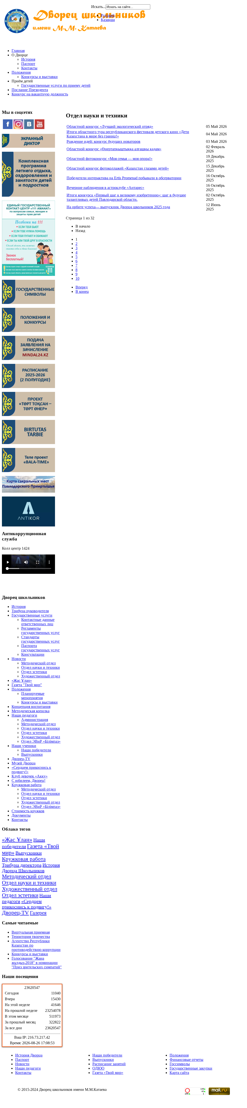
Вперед (81, 287)
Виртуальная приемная (31, 932)
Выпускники (32, 754)
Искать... (98, 7)
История (28, 59)
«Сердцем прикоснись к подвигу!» (26, 904)
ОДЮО (98, 1068)
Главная (18, 51)
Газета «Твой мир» (107, 1073)
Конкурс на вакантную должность (40, 94)
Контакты (29, 68)
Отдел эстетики (34, 672)
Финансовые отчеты (186, 1060)
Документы (21, 815)
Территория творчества (31, 937)
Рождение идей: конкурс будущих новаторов (103, 141)
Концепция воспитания (31, 707)
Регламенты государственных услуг (40, 630)
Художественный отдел (40, 676)
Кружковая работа (26, 785)
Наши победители (36, 750)
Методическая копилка (30, 711)
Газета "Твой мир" (27, 685)
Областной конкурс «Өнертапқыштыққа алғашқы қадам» (114, 149)
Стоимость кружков (28, 811)
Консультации (32, 654)
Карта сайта (179, 1073)
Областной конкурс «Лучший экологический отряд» (110, 126)
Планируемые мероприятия (32, 695)
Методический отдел (38, 663)
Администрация (34, 720)
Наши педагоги (24, 715)
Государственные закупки (191, 1068)
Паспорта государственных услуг (40, 648)
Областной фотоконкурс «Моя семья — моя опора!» (109, 159)
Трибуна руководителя (30, 611)
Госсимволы (180, 1064)
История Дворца (28, 1055)
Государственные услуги (32, 615)
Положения (21, 72)
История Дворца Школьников (31, 867)
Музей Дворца (23, 763)
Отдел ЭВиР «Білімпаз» (41, 741)
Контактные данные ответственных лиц (38, 622)
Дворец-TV (21, 759)
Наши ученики (24, 746)
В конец (82, 291)
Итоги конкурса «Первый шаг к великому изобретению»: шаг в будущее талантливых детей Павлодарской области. (126, 197)
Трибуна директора (21, 865)
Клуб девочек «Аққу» (30, 776)
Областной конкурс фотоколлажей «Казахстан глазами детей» (118, 168)
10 (77, 278)
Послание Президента (30, 90)
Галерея (38, 913)
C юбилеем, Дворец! (28, 780)
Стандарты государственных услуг (40, 639)
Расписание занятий (109, 1064)
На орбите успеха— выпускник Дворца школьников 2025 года (118, 207)
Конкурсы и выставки (39, 77)
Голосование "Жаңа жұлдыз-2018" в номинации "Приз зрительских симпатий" (37, 962)
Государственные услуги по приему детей (55, 85)
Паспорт (28, 64)
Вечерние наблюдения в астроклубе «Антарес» (105, 188)
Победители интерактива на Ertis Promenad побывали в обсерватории (124, 178)
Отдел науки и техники (40, 667)
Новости (19, 659)
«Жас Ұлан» (22, 680)
